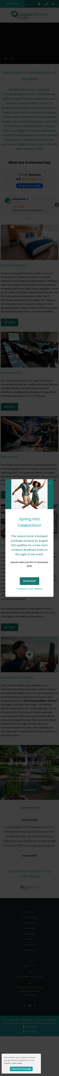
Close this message (21, 1069)
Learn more (17, 1063)
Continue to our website (29, 588)
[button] (50, 483)
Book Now (29, 581)
